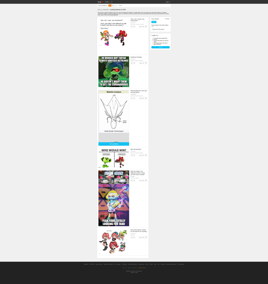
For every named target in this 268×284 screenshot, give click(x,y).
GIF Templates (118, 264)
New (113, 5)
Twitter (129, 267)
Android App (134, 267)
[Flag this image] (146, 26)
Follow (154, 22)
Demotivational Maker (132, 264)
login (152, 26)
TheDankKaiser (134, 94)
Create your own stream (158, 29)
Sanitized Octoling (136, 57)
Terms (155, 264)
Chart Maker (124, 264)
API (158, 264)
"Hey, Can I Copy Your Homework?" (137, 19)
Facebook (124, 267)
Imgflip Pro (86, 264)
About (147, 264)
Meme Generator (98, 264)
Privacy (151, 264)
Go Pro (160, 47)
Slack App (163, 264)
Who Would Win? (136, 149)
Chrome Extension (142, 267)
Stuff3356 (133, 176)
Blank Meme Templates (108, 264)
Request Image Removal (171, 264)
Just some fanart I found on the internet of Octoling (139, 230)
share (141, 26)
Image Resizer (141, 264)
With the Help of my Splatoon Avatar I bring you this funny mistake (138, 173)
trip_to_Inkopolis (102, 5)
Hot (110, 5)
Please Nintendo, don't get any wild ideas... (139, 91)
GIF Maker (92, 264)
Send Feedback (181, 264)
